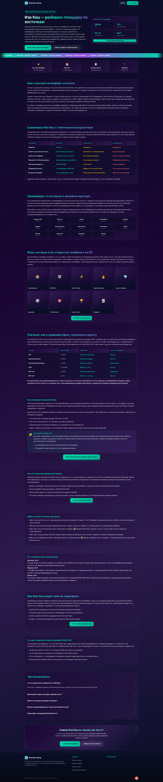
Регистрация (133, 3)
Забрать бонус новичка (92, 744)
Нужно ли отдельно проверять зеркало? (42, 701)
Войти (123, 3)
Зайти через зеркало (70, 744)
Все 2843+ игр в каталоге (81, 318)
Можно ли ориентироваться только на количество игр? (48, 707)
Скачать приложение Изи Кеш (81, 624)
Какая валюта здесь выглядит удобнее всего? (44, 694)
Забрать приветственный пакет (66, 47)
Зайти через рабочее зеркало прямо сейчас (81, 457)
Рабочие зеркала (77, 763)
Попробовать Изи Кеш (114, 41)
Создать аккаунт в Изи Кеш (81, 500)
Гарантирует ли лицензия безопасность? (42, 713)
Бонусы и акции (76, 766)
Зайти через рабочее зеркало (38, 47)
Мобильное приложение (79, 770)
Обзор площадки (77, 760)
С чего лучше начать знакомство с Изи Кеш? (44, 683)
